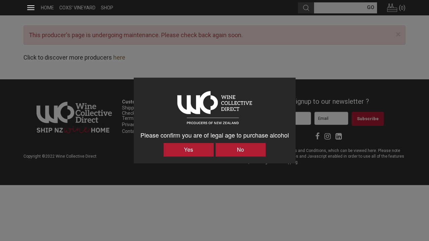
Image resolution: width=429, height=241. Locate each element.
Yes (188, 149)
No (240, 149)
